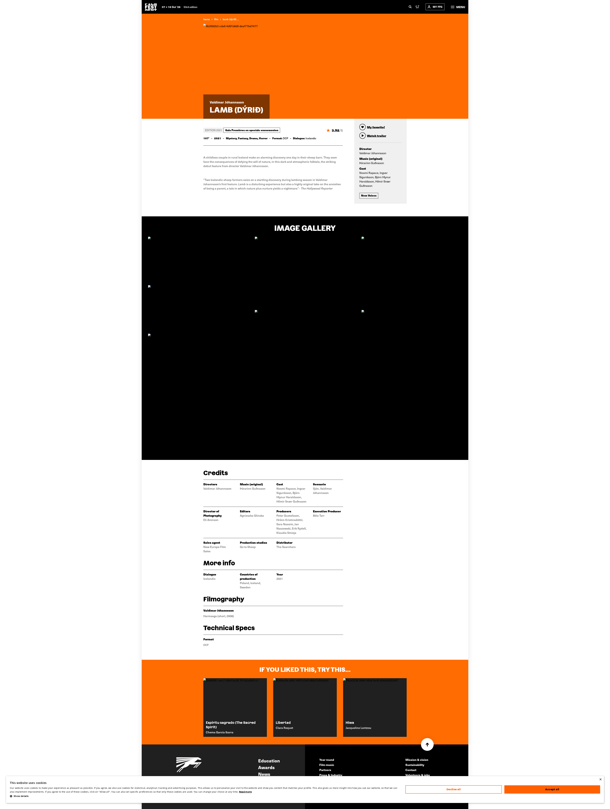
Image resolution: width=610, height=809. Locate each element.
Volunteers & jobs (417, 775)
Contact (410, 770)
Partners (325, 770)
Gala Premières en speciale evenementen (251, 130)
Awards (266, 767)
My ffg (437, 7)
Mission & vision (416, 760)
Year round (326, 760)
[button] (205, 796)
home (206, 19)
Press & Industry (330, 775)
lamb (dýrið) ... (231, 19)
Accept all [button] (552, 789)
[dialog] (305, 789)
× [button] (600, 779)
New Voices (368, 195)
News (264, 774)
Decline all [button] (454, 789)
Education (269, 760)
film (216, 19)
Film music (326, 765)
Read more (245, 792)
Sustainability (414, 765)
